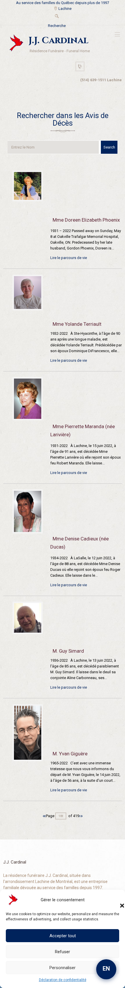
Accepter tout (62, 935)
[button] (116, 900)
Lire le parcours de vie (68, 258)
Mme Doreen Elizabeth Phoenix (86, 220)
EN (106, 968)
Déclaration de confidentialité (62, 980)
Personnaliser (62, 967)
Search (109, 147)
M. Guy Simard (68, 651)
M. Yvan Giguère (70, 754)
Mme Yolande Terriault (77, 324)
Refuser (62, 951)
